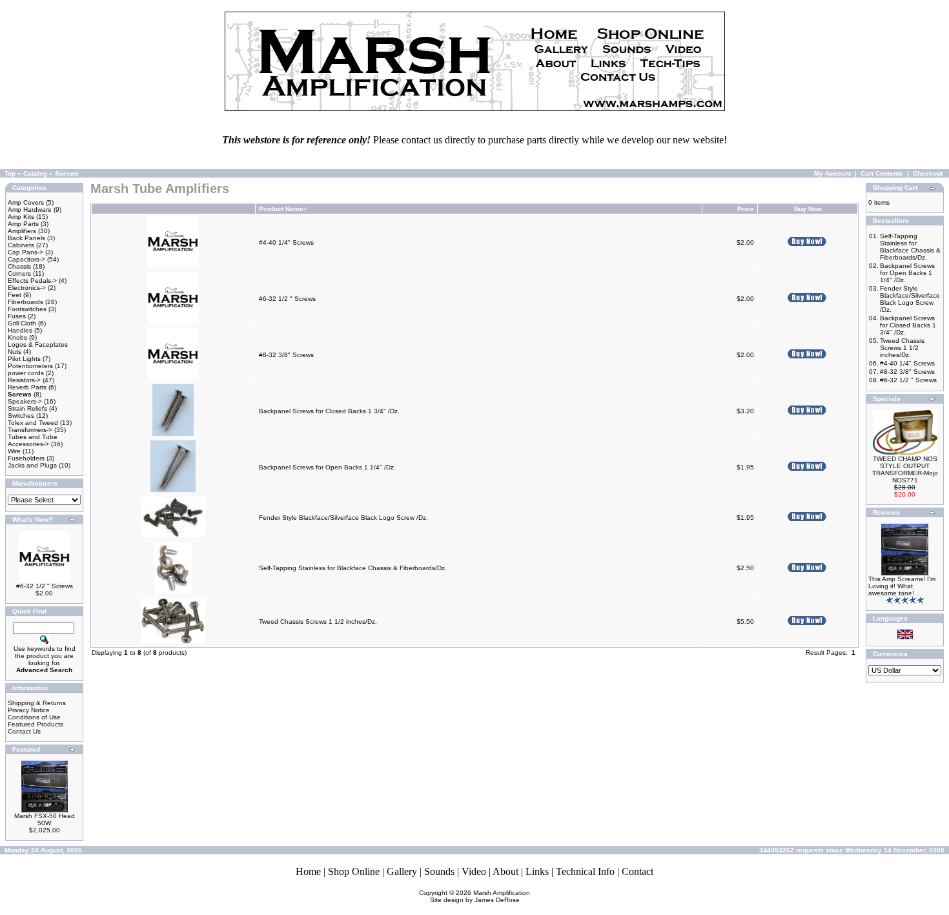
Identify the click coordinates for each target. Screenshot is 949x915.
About (505, 871)
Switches (21, 415)
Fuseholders (26, 458)
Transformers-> (30, 429)
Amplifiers (22, 230)
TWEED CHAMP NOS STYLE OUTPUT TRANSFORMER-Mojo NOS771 (905, 469)
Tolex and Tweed (33, 422)
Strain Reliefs (27, 408)
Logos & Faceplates (38, 344)
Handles (20, 330)
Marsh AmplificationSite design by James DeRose (480, 896)
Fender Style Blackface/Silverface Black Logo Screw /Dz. (343, 517)
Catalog (35, 173)
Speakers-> (25, 401)
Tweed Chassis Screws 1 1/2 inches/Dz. (318, 621)
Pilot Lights (24, 358)
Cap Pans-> (25, 252)
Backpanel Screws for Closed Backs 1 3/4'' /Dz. (329, 411)
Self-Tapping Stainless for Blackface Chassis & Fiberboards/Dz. (353, 567)
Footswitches (27, 309)
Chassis (19, 266)
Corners (19, 273)
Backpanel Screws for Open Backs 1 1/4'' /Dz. (327, 467)
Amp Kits (21, 216)
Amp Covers (26, 202)
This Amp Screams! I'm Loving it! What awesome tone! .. (901, 586)
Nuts (14, 351)
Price (745, 208)
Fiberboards (25, 301)
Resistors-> (24, 380)
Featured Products (35, 724)
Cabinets (21, 245)
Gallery (402, 871)
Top (10, 173)
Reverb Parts (27, 387)
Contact (637, 871)
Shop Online (354, 871)
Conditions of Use (34, 717)
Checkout (928, 173)
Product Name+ (283, 208)
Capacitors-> (26, 259)
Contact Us (24, 731)
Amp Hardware (30, 209)
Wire (14, 451)
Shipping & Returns (37, 702)
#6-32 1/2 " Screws (44, 586)
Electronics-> (27, 287)
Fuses (17, 316)
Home (308, 871)
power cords (26, 372)
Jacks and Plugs (32, 465)
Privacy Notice (29, 710)
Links (537, 871)
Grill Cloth (22, 323)
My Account (832, 173)
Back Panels (26, 238)
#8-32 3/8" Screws (286, 354)
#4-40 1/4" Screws (286, 242)
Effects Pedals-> (32, 280)
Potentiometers (30, 365)
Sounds (439, 871)
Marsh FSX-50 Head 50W (44, 819)
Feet (14, 294)
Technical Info (585, 871)
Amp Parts (23, 223)
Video (474, 871)
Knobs (17, 337)
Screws (67, 173)
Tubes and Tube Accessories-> (32, 440)
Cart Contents (882, 173)
